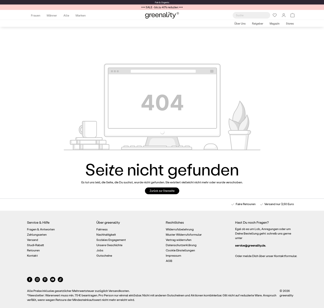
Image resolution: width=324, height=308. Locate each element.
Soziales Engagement (111, 239)
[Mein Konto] (283, 15)
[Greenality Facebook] (30, 280)
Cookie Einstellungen (180, 250)
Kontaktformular (285, 256)
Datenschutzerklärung (181, 245)
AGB (169, 260)
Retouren (33, 250)
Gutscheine (104, 255)
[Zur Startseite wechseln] (162, 15)
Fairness (102, 229)
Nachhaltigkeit (106, 234)
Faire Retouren (246, 204)
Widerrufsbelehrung (180, 229)
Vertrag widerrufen (178, 239)
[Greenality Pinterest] (45, 280)
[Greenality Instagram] (37, 280)
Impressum (173, 255)
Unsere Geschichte (109, 245)
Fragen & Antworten (41, 229)
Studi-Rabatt (35, 245)
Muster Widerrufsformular (184, 234)
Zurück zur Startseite (162, 190)
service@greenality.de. (250, 245)
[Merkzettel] (274, 15)
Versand (269, 204)
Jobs (99, 250)
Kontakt (32, 255)
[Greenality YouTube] (53, 280)
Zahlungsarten (37, 234)
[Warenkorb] (292, 15)
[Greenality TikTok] (60, 280)
